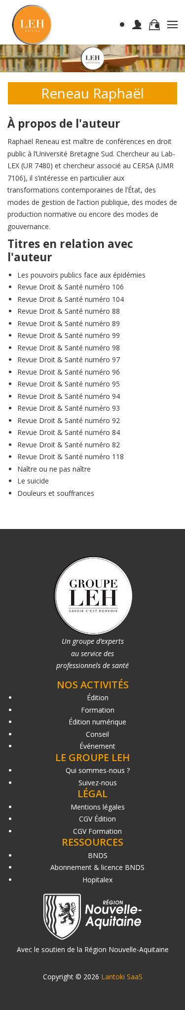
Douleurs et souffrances (55, 493)
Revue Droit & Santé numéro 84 (68, 432)
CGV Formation (97, 831)
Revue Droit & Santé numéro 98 (68, 347)
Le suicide (33, 480)
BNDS (98, 855)
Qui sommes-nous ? (98, 770)
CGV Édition (97, 818)
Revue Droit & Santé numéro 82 (68, 444)
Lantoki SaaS (122, 976)
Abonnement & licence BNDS (97, 867)
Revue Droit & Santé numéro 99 (68, 335)
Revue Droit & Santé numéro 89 (68, 323)
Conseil (97, 734)
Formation (97, 710)
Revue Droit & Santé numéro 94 (68, 396)
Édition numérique (97, 721)
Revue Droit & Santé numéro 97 (68, 359)
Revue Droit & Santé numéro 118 (70, 456)
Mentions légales (98, 807)
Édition (98, 697)
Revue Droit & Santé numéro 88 (68, 311)
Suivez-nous (97, 782)
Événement (97, 746)
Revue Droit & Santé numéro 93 (68, 408)
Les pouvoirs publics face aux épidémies (81, 275)
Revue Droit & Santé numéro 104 (70, 299)
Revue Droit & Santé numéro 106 (70, 286)
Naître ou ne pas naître (54, 469)
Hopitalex (97, 879)
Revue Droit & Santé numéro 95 (68, 383)
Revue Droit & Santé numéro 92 (68, 420)
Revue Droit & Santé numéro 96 (68, 372)
